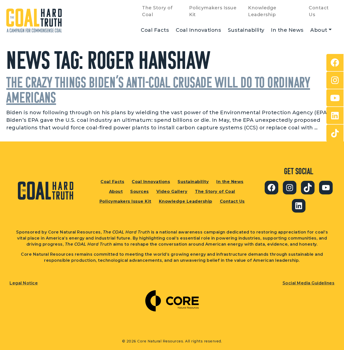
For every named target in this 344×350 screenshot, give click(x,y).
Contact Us (319, 11)
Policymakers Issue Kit (212, 11)
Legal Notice (24, 283)
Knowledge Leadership (262, 11)
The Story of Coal (157, 11)
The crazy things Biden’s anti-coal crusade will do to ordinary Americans (158, 89)
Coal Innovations (198, 30)
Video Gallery (172, 191)
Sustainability (246, 30)
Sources (139, 191)
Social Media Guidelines (309, 283)
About (318, 30)
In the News (287, 30)
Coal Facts (155, 30)
